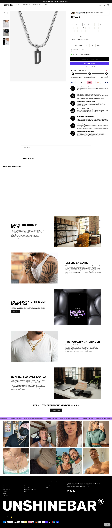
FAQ (4, 484)
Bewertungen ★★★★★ (29, 485)
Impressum (48, 484)
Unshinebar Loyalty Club (30, 489)
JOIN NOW (15, 311)
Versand (25, 153)
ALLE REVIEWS (56, 410)
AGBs (47, 487)
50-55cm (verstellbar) (83, 39)
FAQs (45, 5)
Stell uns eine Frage (28, 158)
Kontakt (5, 485)
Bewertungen (36, 5)
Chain (72, 42)
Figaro (86, 45)
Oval (80, 45)
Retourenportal (6, 489)
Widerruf (5, 493)
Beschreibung (26, 147)
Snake (98, 45)
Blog (25, 491)
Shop (18, 5)
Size (75, 36)
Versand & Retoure (7, 487)
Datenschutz (49, 485)
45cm (73, 39)
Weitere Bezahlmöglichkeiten (90, 66)
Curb (92, 45)
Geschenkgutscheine (29, 487)
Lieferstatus (5, 495)
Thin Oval (74, 45)
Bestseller (26, 5)
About (25, 484)
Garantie (5, 491)
